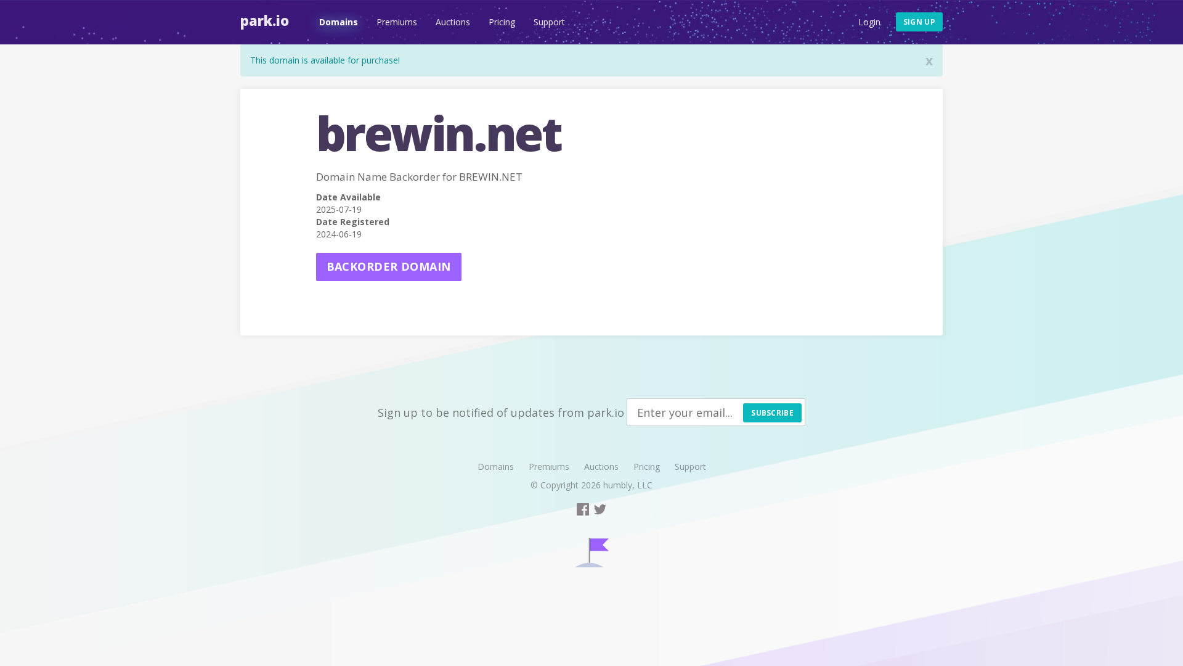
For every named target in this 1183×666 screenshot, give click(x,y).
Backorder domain (389, 266)
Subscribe (772, 413)
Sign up (919, 22)
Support (549, 22)
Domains (338, 22)
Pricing (502, 22)
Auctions (453, 22)
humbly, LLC (627, 485)
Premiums (396, 22)
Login (869, 22)
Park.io (264, 20)
